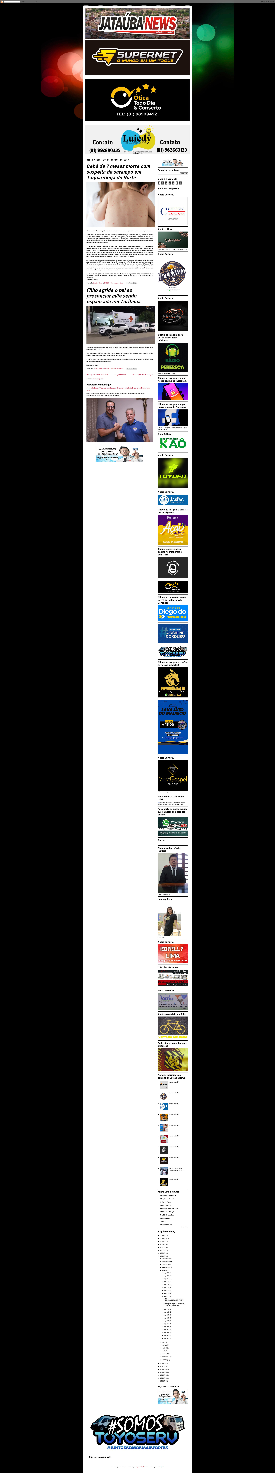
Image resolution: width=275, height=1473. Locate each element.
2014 (162, 1375)
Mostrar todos (184, 1227)
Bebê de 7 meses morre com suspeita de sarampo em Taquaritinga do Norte (118, 171)
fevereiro (165, 1357)
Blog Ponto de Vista (167, 1199)
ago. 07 (167, 1330)
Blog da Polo (165, 1218)
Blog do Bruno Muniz (168, 1195)
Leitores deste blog (175, 1168)
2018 (162, 1363)
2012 (162, 1381)
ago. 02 (167, 1335)
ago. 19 (167, 1309)
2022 (162, 1247)
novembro (165, 1261)
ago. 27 (167, 1279)
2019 (162, 1256)
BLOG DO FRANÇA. (167, 1212)
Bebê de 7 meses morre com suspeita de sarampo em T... (173, 1300)
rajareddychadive (142, 1467)
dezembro (165, 1258)
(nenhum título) (174, 1082)
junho (164, 1345)
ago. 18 (167, 1312)
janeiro (164, 1360)
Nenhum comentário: (117, 283)
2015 (162, 1372)
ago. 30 (167, 1273)
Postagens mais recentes (97, 374)
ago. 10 (167, 1324)
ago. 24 (167, 1285)
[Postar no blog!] (130, 283)
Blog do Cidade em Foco (169, 1208)
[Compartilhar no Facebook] (134, 283)
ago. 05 (167, 1332)
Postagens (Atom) (97, 379)
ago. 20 (167, 1296)
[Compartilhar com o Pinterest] (136, 283)
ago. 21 (167, 1293)
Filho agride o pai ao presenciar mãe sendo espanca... (174, 1304)
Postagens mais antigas (143, 374)
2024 (162, 1241)
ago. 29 (167, 1276)
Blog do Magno (165, 1205)
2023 (162, 1244)
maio (164, 1348)
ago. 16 (167, 1315)
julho (164, 1342)
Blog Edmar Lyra (166, 1224)
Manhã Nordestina (167, 1215)
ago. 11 (166, 1321)
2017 (162, 1366)
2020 (162, 1253)
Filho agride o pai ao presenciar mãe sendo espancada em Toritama (113, 295)
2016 (162, 1369)
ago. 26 (167, 1281)
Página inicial (120, 374)
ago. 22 (167, 1290)
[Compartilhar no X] (132, 283)
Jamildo (163, 1221)
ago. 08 (167, 1326)
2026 (162, 1235)
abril (163, 1351)
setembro (165, 1267)
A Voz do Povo (165, 1202)
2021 (162, 1250)
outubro (165, 1264)
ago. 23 (167, 1287)
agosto (164, 1270)
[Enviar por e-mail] (128, 283)
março (164, 1354)
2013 (162, 1378)
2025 (162, 1238)
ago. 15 (167, 1318)
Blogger (161, 1467)
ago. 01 (167, 1338)
